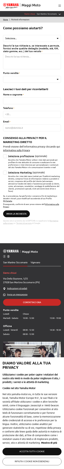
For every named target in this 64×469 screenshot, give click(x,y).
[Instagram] (8, 256)
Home (5, 19)
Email (6, 121)
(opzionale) (27, 156)
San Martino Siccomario (15, 262)
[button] (59, 5)
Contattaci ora (32, 302)
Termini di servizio (24, 223)
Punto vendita (10, 73)
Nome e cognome (12, 94)
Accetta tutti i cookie (32, 451)
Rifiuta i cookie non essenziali (32, 461)
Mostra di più (49, 442)
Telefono (8, 108)
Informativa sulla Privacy (16, 150)
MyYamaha (7, 201)
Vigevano (35, 262)
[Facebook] (4, 256)
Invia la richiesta (16, 213)
